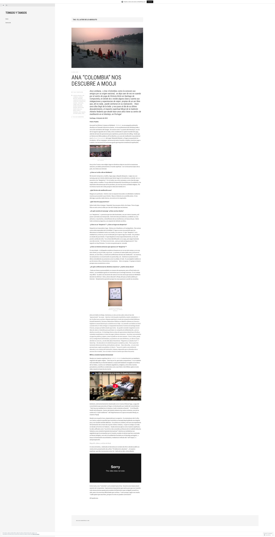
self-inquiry (82, 112)
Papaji (78, 110)
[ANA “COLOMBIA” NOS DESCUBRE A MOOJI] (107, 48)
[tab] (3, 5)
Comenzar (150, 1)
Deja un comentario (78, 117)
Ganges (75, 103)
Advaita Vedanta (77, 95)
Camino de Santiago (78, 100)
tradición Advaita (116, 358)
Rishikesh (75, 112)
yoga (83, 113)
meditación (81, 107)
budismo (80, 98)
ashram (81, 97)
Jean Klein (80, 103)
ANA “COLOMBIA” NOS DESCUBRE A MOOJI (96, 80)
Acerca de (8, 22)
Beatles (75, 98)
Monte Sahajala (77, 109)
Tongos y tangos (16, 12)
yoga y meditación (78, 92)
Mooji (74, 110)
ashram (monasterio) (99, 138)
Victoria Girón (77, 113)
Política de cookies (36, 534)
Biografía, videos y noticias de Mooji (100, 443)
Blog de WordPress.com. (83, 520)
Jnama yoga (76, 104)
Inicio (7, 19)
